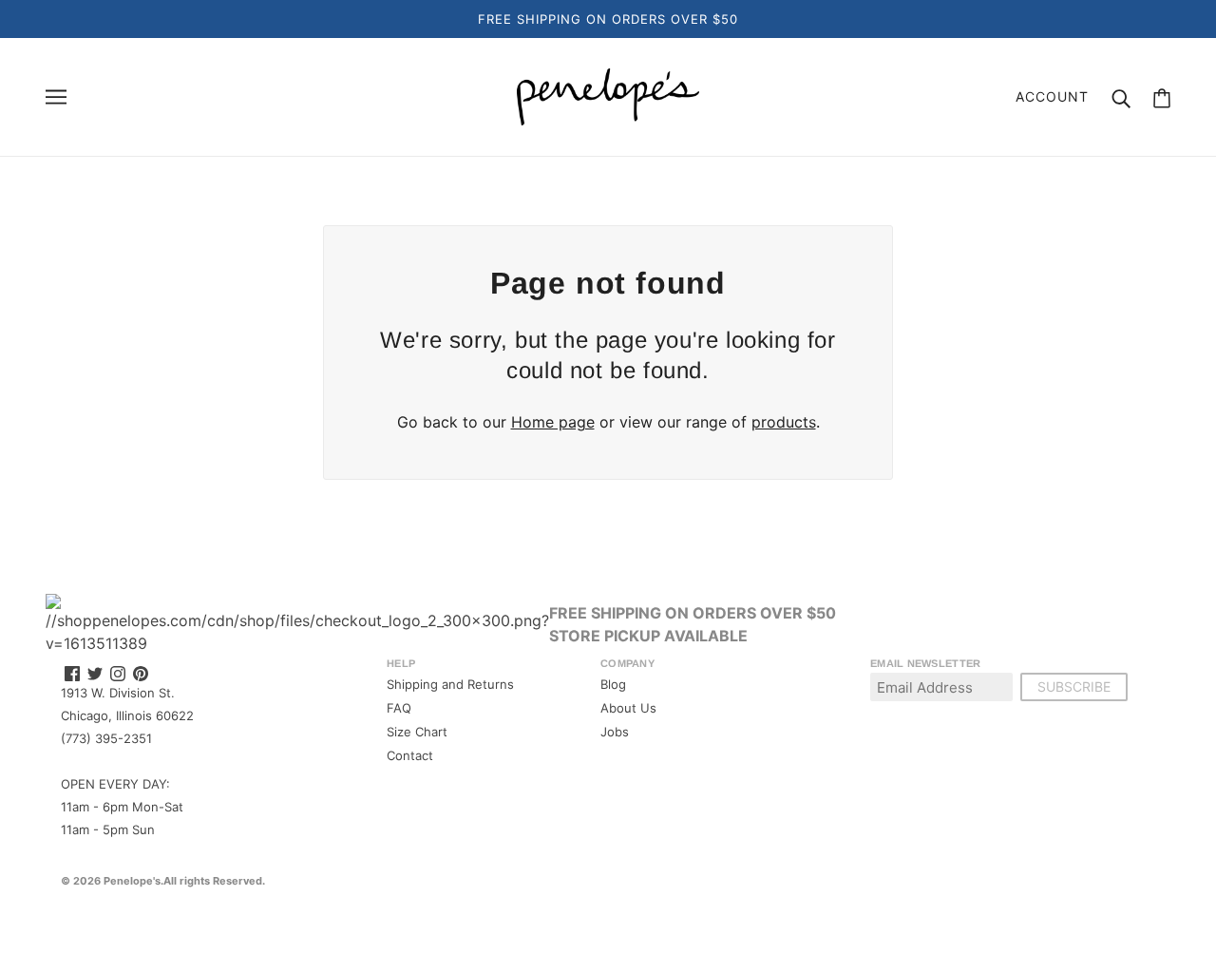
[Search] (1121, 97)
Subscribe (1074, 686)
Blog (613, 684)
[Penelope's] (608, 95)
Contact (410, 755)
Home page (553, 421)
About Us (628, 707)
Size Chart (417, 731)
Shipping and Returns (450, 684)
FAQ (399, 707)
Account (1052, 96)
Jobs (614, 731)
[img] (72, 672)
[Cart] (1162, 97)
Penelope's (132, 880)
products (783, 421)
